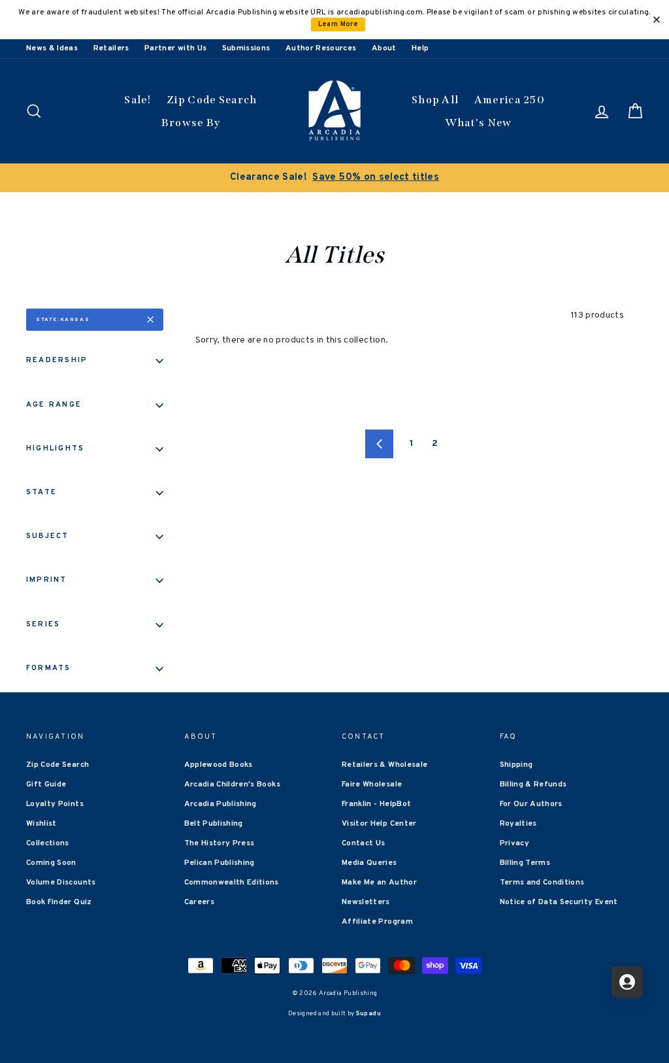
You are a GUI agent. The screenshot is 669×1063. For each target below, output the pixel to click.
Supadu (368, 1013)
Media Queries (369, 863)
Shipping (516, 765)
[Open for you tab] (627, 982)
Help (420, 48)
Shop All (435, 99)
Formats (48, 668)
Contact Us (363, 843)
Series (43, 624)
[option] (334, 178)
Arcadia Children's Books (232, 784)
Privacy (514, 843)
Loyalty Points (55, 804)
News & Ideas (52, 48)
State (41, 492)
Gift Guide (46, 784)
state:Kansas (63, 319)
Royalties (518, 823)
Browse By (191, 122)
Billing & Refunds (533, 784)
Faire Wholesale (372, 784)
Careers (199, 902)
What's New (478, 122)
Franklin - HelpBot (376, 804)
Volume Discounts (61, 882)
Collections (47, 843)
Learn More (338, 24)
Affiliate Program (377, 922)
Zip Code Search (212, 99)
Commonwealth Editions (231, 882)
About (384, 48)
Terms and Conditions (542, 882)
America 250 (509, 99)
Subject (47, 536)
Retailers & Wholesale (384, 765)
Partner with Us (175, 48)
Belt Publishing (213, 823)
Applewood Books (218, 765)
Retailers (111, 48)
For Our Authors (531, 804)
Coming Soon (51, 863)
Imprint (46, 579)
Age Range (54, 404)
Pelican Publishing (219, 863)
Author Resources (321, 48)
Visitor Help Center (379, 823)
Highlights (55, 448)
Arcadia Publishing (220, 804)
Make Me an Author (379, 882)
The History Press (219, 843)
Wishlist (41, 823)
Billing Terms (525, 863)
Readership (57, 360)
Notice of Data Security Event (559, 902)
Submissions (246, 48)
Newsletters (366, 902)
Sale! (138, 99)
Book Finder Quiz (59, 902)
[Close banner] (656, 19)
